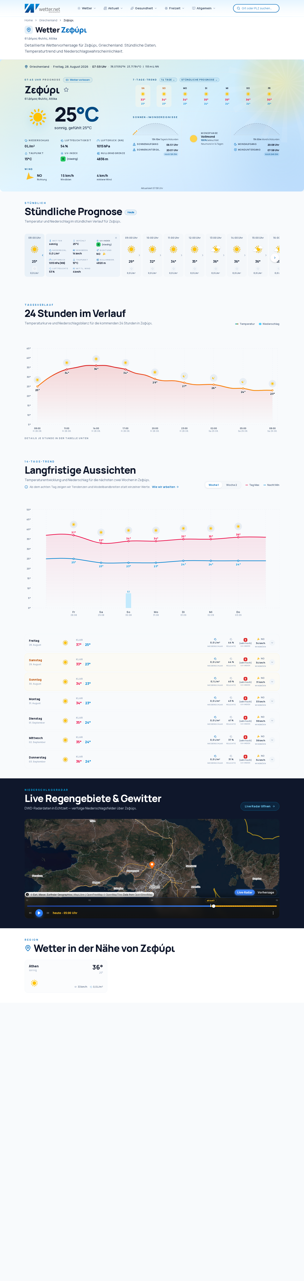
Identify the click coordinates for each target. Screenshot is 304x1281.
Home (29, 20)
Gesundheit (144, 8)
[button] (34, 255)
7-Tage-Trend (145, 79)
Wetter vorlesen (80, 80)
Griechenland (48, 20)
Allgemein (204, 8)
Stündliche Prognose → (199, 79)
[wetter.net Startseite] (42, 8)
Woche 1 (214, 485)
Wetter (87, 8)
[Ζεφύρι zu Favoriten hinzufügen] (66, 89)
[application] (152, 383)
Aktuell (113, 8)
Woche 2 (231, 485)
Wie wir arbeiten (163, 487)
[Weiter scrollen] (274, 257)
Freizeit (175, 8)
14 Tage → (168, 79)
